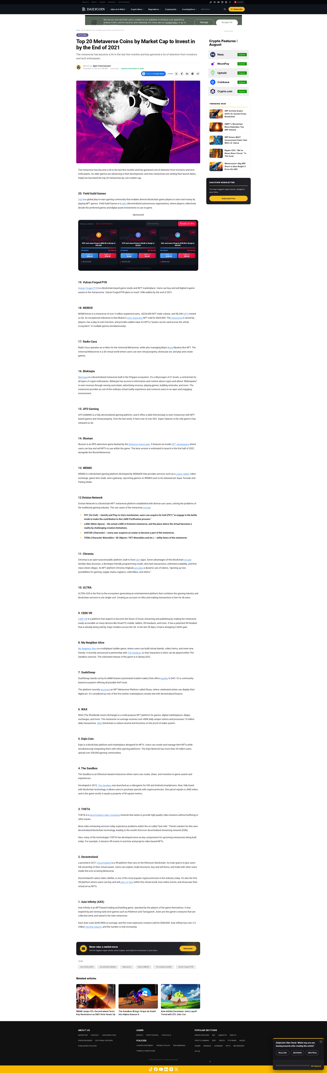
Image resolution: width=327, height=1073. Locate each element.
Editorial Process (104, 1040)
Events (94, 2)
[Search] (224, 9)
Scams (197, 1046)
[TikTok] (211, 2)
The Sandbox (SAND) (164, 967)
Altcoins (82, 35)
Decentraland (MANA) (108, 967)
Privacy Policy (163, 1045)
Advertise (111, 2)
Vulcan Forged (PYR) (185, 967)
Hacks (242, 1040)
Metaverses (126, 967)
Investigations (202, 1035)
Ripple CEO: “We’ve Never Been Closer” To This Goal (235, 153)
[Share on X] (176, 73)
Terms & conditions (145, 1051)
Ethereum (133, 444)
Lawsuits (222, 1035)
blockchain (144, 444)
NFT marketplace (180, 444)
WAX (99, 723)
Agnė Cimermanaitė (102, 66)
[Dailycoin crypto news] (93, 9)
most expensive (135, 317)
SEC (213, 1035)
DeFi (138, 559)
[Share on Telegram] (192, 73)
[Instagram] (226, 2)
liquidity (164, 678)
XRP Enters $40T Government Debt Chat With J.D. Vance (236, 140)
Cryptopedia (152, 1035)
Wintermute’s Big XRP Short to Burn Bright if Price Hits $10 (235, 166)
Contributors (109, 1035)
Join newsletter (124, 2)
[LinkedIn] (222, 2)
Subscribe (238, 9)
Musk (170, 347)
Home (78, 30)
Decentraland (104, 862)
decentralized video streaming (105, 815)
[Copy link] (198, 73)
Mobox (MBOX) (143, 967)
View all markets (104, 223)
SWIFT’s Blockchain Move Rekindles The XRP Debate (234, 127)
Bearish (297, 1053)
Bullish (282, 1053)
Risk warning (179, 1045)
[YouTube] (218, 2)
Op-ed (197, 1051)
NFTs (185, 313)
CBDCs (222, 1040)
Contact (102, 2)
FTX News (232, 1040)
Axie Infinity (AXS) (86, 967)
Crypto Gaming (202, 1040)
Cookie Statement (144, 1045)
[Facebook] (215, 2)
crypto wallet (182, 473)
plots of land (126, 882)
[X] (230, 2)
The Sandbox (134, 652)
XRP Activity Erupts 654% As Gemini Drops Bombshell (235, 114)
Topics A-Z (166, 1035)
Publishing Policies (87, 1046)
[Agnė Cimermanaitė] (78, 67)
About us (85, 2)
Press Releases (85, 1040)
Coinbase (218, 1046)
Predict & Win (187, 223)
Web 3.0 (233, 1035)
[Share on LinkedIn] (187, 73)
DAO (124, 203)
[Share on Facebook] (181, 73)
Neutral (312, 1053)
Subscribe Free (228, 198)
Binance (207, 1046)
